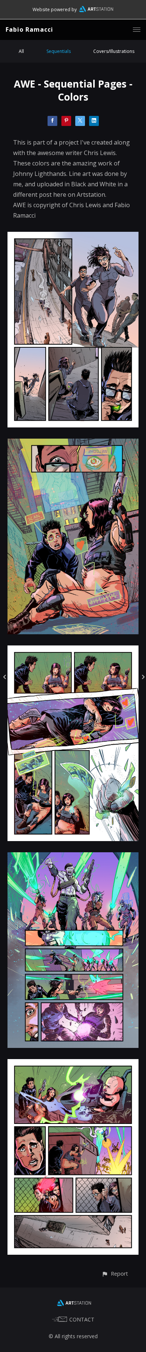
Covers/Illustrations (113, 51)
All (21, 51)
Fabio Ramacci (29, 29)
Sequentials (58, 51)
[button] (114, 1273)
